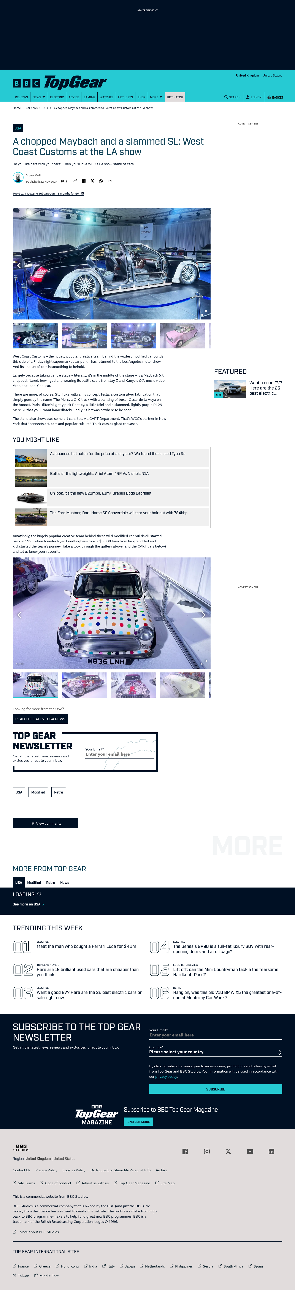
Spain (258, 1266)
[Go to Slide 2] (84, 336)
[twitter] (92, 180)
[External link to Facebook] (185, 1151)
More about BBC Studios (36, 1231)
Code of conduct (58, 1183)
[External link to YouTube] (250, 1151)
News (64, 882)
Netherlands (155, 1266)
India (93, 1266)
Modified (38, 792)
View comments (48, 823)
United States (272, 75)
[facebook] (83, 180)
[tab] (19, 882)
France (23, 1266)
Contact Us (21, 1170)
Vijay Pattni (35, 175)
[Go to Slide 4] (182, 336)
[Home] (65, 81)
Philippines (184, 1266)
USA (45, 108)
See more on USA (26, 904)
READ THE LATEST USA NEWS (40, 719)
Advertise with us (95, 1183)
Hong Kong (70, 1266)
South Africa (233, 1266)
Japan (130, 1266)
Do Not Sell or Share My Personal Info (120, 1170)
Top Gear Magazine (134, 1183)
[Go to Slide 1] (35, 336)
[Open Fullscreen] (204, 313)
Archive (162, 1170)
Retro (58, 792)
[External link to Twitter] (228, 1151)
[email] (109, 180)
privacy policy (166, 1076)
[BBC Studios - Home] (23, 1148)
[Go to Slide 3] (133, 336)
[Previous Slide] (19, 265)
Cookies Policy (73, 1170)
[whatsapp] (101, 180)
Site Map (167, 1183)
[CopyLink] (75, 180)
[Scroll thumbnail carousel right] (204, 334)
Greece (45, 1266)
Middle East (49, 1276)
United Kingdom (247, 75)
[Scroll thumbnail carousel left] (193, 334)
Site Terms (26, 1183)
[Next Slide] (204, 265)
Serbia (208, 1266)
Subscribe (215, 1089)
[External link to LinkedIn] (271, 1151)
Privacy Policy (46, 1170)
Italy (111, 1266)
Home (17, 108)
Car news (32, 108)
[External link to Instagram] (207, 1151)
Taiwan (23, 1276)
